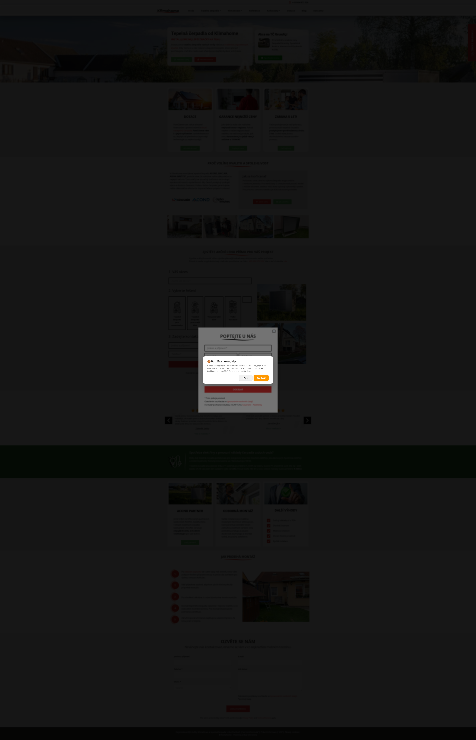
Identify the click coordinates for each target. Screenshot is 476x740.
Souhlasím (261, 378)
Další (245, 378)
